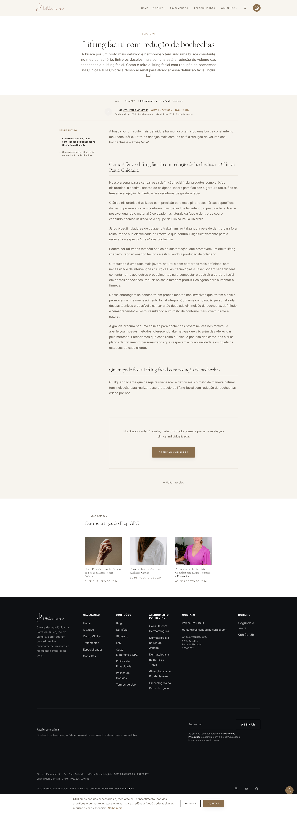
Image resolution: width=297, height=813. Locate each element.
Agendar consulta (174, 452)
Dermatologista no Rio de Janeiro (159, 643)
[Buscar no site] (245, 8)
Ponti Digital (128, 788)
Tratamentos (179, 8)
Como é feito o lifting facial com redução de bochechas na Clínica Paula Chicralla (78, 141)
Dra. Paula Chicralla (135, 110)
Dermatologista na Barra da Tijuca (159, 659)
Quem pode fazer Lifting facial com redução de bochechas (78, 154)
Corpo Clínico (92, 636)
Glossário (122, 636)
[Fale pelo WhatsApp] (257, 8)
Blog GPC (130, 101)
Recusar (190, 803)
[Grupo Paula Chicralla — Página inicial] (50, 7)
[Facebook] (256, 788)
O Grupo (158, 8)
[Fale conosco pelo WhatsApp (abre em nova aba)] (289, 790)
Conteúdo (228, 8)
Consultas (89, 656)
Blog (119, 623)
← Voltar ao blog (174, 482)
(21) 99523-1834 (193, 623)
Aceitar (214, 803)
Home (144, 8)
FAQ (118, 643)
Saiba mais (115, 808)
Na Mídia (122, 629)
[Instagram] (236, 788)
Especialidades (204, 8)
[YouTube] (246, 788)
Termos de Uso (126, 684)
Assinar (248, 724)
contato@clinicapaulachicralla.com (204, 629)
